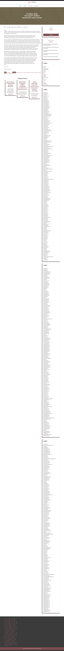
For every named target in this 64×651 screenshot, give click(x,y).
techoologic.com (45, 397)
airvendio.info (45, 207)
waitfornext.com (45, 372)
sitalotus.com (45, 545)
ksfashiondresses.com (46, 541)
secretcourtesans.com (46, 271)
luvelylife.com (45, 174)
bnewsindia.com (45, 391)
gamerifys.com (45, 93)
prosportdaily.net (45, 380)
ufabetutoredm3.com (46, 604)
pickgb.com (45, 539)
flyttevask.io (45, 248)
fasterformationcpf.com (47, 476)
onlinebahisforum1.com (46, 272)
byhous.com (45, 249)
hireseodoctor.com (46, 333)
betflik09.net (45, 288)
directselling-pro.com (46, 427)
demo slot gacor (45, 69)
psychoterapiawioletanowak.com (48, 576)
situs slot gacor (6, 624)
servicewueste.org (46, 118)
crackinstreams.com (46, 330)
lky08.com (44, 166)
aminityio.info (45, 211)
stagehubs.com (45, 268)
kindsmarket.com (46, 173)
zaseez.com (45, 279)
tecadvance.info (45, 210)
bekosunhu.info (45, 220)
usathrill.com (45, 400)
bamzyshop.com (45, 394)
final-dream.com (45, 377)
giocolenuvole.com (46, 298)
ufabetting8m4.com (46, 344)
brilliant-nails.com (46, 191)
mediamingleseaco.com (47, 198)
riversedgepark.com (46, 278)
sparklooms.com (45, 586)
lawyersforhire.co (46, 495)
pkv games (11, 637)
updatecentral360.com (46, 548)
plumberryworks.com (46, 575)
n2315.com (45, 163)
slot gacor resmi (13, 628)
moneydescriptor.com (46, 499)
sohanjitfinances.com (46, 584)
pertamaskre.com (46, 457)
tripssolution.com (46, 322)
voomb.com (45, 521)
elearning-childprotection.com (48, 155)
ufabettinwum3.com (46, 600)
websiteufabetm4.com (46, 353)
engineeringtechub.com (47, 518)
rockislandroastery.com (47, 426)
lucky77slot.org (45, 527)
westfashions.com (46, 180)
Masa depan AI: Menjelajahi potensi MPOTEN (10, 84)
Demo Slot (30, 5)
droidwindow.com (46, 387)
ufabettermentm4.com (46, 596)
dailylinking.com (45, 296)
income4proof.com (46, 285)
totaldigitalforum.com (46, 415)
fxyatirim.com (45, 303)
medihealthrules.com (46, 399)
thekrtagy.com (45, 407)
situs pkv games (45, 68)
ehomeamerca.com (46, 308)
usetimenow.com (45, 149)
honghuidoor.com (46, 131)
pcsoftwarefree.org (46, 295)
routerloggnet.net (46, 125)
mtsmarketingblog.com (46, 199)
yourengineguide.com (46, 404)
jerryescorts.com (45, 519)
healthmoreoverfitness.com (47, 122)
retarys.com (45, 475)
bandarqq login (45, 84)
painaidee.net (45, 501)
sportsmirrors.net (46, 514)
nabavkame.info (45, 253)
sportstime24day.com (46, 508)
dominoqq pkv (6, 619)
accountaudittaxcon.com (47, 557)
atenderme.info (45, 218)
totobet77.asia (45, 592)
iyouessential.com (46, 299)
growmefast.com (45, 528)
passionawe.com (46, 573)
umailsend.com (45, 474)
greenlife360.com (46, 102)
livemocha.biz (45, 238)
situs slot (8, 625)
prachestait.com (45, 204)
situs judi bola (12, 643)
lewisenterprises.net (46, 294)
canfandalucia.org (46, 403)
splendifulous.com (46, 341)
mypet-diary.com (45, 176)
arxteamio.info (45, 555)
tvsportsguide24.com (46, 523)
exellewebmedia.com (46, 466)
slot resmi (44, 66)
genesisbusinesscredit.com (47, 171)
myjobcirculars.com (46, 121)
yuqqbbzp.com (45, 326)
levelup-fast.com (45, 335)
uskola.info (45, 370)
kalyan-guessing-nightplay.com (48, 146)
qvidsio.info (45, 227)
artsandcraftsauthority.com (47, 434)
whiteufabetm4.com (46, 354)
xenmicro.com (45, 290)
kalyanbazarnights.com (46, 129)
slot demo (8, 628)
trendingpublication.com (47, 594)
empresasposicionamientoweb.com (48, 417)
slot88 (6, 625)
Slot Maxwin (36, 5)
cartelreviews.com (46, 313)
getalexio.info (45, 556)
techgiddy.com (45, 459)
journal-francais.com (46, 194)
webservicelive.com (46, 435)
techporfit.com (45, 99)
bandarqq (7, 644)
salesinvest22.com (46, 381)
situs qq (44, 71)
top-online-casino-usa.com (47, 130)
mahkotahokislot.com (46, 529)
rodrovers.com (45, 321)
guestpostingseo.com (46, 449)
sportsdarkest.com (46, 502)
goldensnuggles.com (46, 477)
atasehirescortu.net (46, 517)
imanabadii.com (45, 257)
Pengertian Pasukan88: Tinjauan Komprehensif (50, 56)
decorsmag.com (45, 112)
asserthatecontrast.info (47, 217)
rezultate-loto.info (46, 340)
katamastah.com (45, 549)
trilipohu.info (45, 258)
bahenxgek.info (45, 456)
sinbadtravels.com (46, 468)
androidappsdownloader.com (47, 148)
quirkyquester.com (46, 578)
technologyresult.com (46, 305)
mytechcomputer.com (46, 432)
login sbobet (9, 642)
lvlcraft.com (45, 317)
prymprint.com (45, 558)
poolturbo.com (45, 203)
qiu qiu (44, 67)
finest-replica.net (46, 378)
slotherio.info (45, 229)
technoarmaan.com (46, 416)
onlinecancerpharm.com (47, 530)
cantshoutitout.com (46, 103)
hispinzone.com (45, 128)
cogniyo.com (45, 563)
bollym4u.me (45, 245)
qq (43, 80)
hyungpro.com (45, 505)
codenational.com (46, 424)
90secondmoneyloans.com (47, 318)
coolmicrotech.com (46, 409)
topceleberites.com (46, 343)
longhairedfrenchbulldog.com (47, 494)
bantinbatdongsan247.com (47, 454)
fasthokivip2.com (46, 490)
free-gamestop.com (46, 467)
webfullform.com (45, 110)
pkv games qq (14, 636)
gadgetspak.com (45, 331)
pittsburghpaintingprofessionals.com (49, 574)
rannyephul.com (45, 184)
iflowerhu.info (45, 255)
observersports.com (46, 491)
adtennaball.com (45, 137)
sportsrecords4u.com (46, 342)
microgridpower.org (46, 568)
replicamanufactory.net (46, 339)
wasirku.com (45, 201)
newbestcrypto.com (46, 485)
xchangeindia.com (46, 408)
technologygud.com (46, 537)
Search (51, 28)
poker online (6, 635)
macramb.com (45, 175)
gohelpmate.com (45, 152)
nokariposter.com (46, 145)
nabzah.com (45, 138)
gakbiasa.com (45, 254)
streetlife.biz (45, 239)
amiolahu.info (45, 212)
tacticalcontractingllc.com (47, 587)
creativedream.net (46, 162)
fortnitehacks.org (46, 231)
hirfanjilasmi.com (45, 565)
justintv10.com (45, 195)
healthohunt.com (45, 362)
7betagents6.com (46, 327)
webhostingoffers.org (46, 306)
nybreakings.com (46, 405)
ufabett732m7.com (46, 385)
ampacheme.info (45, 213)
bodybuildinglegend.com (47, 190)
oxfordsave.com (45, 486)
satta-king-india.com (46, 323)
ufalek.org (44, 531)
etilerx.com (45, 359)
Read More (10, 94)
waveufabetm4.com (46, 351)
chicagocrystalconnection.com (48, 256)
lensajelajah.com (45, 287)
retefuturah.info (45, 363)
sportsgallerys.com (46, 513)
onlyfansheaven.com (46, 165)
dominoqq (44, 79)
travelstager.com (45, 182)
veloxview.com (45, 608)
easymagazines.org (46, 564)
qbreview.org (45, 117)
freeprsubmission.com (46, 388)
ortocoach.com (45, 572)
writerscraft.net (45, 154)
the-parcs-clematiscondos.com (48, 445)
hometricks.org (45, 566)
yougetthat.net (45, 483)
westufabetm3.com (46, 609)
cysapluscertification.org (47, 230)
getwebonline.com (46, 164)
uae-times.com (45, 92)
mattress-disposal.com (46, 532)
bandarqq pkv (10, 645)
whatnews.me (45, 376)
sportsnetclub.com (46, 484)
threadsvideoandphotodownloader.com (49, 458)
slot (7, 66)
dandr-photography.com (47, 192)
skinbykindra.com (46, 422)
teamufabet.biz (45, 109)
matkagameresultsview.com (47, 140)
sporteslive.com (45, 509)
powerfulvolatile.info (46, 226)
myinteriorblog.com (46, 390)
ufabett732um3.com (46, 369)
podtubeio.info (45, 225)
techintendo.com (45, 309)
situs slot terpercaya (13, 621)
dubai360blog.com (46, 526)
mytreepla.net (45, 336)
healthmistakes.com (46, 540)
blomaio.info (45, 222)
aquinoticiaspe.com (46, 493)
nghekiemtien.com (46, 200)
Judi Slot (25, 5)
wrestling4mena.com (46, 156)
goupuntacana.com (46, 277)
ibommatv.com (45, 98)
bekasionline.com (46, 100)
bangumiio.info (45, 219)
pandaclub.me (45, 247)
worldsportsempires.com (47, 547)
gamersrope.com (46, 465)
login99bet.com (45, 270)
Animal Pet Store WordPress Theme (29, 648)
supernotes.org (45, 546)
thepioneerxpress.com (46, 107)
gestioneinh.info (45, 379)
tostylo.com (45, 482)
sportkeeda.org (45, 559)
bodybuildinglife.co (46, 535)
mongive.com (45, 139)
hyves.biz (44, 240)
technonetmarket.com (46, 367)
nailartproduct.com (46, 315)
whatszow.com (45, 307)
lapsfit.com (45, 334)
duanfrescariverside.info (47, 358)
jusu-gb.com (45, 446)
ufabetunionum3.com (46, 345)
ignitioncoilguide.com (46, 431)
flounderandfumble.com (47, 361)
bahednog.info (45, 455)
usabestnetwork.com (46, 472)
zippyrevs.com (45, 119)
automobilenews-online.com (47, 413)
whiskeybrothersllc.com (47, 610)
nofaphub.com (45, 281)
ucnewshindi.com (46, 463)
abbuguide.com (45, 304)
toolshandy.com (45, 181)
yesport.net (45, 481)
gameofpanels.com (46, 147)
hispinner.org (45, 143)
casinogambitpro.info (46, 450)
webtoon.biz (45, 503)
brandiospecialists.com (46, 135)
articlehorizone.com (46, 325)
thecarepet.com (45, 447)
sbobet (44, 70)
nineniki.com (45, 134)
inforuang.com (45, 172)
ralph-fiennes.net (46, 167)
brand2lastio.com (46, 158)
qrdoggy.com (45, 536)
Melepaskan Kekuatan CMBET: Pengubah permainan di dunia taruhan (22, 85)
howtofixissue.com (46, 108)
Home (20, 5)
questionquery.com (46, 189)
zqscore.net (45, 550)
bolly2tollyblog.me (46, 246)
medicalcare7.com (46, 136)
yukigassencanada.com (47, 324)
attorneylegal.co (45, 520)
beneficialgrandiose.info (47, 221)
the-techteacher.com (46, 412)
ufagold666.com (45, 389)
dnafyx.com (45, 297)
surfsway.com (45, 314)
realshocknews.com (46, 538)
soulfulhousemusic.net (46, 585)
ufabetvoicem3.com (46, 350)
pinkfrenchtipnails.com (46, 511)
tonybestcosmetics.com (47, 418)
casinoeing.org (45, 237)
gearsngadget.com (46, 332)
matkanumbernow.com (46, 120)
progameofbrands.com (46, 116)
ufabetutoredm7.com (46, 605)
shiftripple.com (45, 581)
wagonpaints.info (46, 371)
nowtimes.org (45, 236)
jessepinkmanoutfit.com (47, 473)
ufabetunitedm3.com (46, 601)
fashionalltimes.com (46, 414)
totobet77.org (45, 593)
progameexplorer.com (46, 425)
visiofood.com (45, 386)
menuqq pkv (6, 618)
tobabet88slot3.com (46, 590)
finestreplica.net (45, 360)
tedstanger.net (45, 368)
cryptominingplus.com (46, 492)
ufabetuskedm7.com (46, 603)
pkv (43, 78)
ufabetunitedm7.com (46, 602)
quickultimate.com (46, 577)
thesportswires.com (46, 504)
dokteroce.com (45, 193)
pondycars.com (45, 395)
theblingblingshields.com (47, 510)
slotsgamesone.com (46, 127)
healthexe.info (45, 208)
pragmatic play (6, 626)
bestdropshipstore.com (46, 312)
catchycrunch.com (46, 280)
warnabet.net (45, 244)
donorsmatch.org (46, 235)
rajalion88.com (45, 276)
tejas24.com (45, 202)
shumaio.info (45, 228)
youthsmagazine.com (46, 500)
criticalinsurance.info (46, 144)
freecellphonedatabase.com (47, 464)
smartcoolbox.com (46, 583)
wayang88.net (45, 352)
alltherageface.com (46, 423)
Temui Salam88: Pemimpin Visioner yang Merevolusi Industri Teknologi (34, 86)
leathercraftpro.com (46, 567)
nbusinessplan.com (46, 101)
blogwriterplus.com (46, 448)
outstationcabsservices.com (47, 406)
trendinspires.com (46, 183)
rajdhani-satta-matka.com (47, 153)
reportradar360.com (46, 185)
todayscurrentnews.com (47, 591)
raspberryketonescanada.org (47, 398)
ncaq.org (44, 289)
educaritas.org (45, 286)
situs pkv (44, 76)
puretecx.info (45, 209)
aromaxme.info (45, 216)
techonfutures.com (46, 396)
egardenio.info (45, 554)
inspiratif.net (45, 94)
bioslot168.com (45, 433)
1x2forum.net (45, 269)
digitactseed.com (46, 316)
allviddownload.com (46, 111)
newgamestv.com (46, 512)
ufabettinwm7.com (46, 599)
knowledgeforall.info (46, 157)
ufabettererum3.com (46, 595)
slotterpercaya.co (46, 582)
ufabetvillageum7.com (46, 349)
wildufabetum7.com (46, 611)
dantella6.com (45, 126)
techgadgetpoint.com (46, 522)
